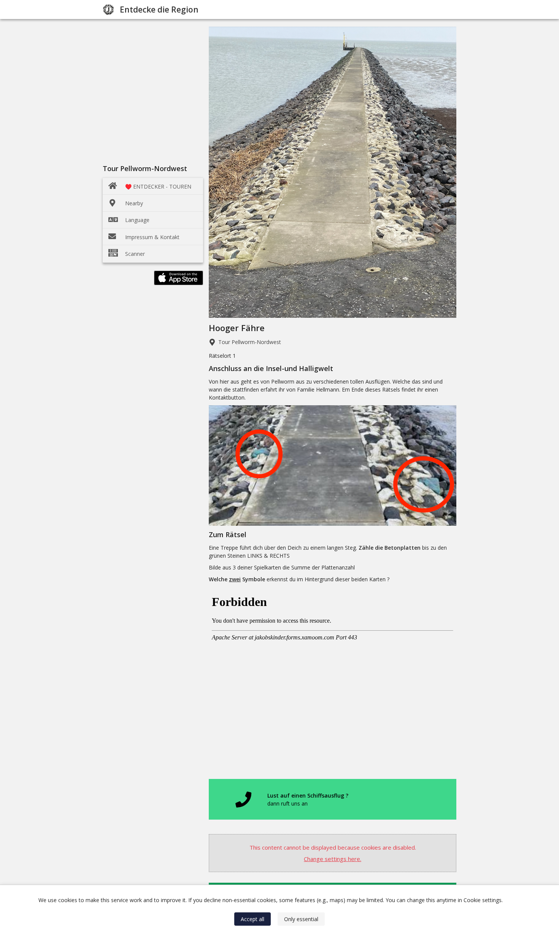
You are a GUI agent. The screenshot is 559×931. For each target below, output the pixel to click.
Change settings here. (332, 859)
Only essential (301, 919)
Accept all (252, 919)
